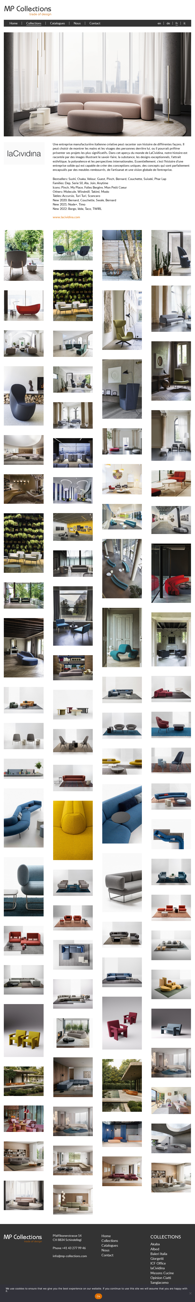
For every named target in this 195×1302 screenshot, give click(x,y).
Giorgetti (157, 1258)
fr (177, 23)
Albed (154, 1249)
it (184, 23)
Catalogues (57, 23)
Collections (33, 23)
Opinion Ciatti (160, 1277)
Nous (77, 23)
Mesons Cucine (162, 1273)
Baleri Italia (158, 1253)
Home (14, 23)
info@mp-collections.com (70, 1256)
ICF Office (158, 1263)
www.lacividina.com (66, 217)
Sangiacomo (159, 1282)
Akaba (155, 1244)
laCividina (157, 1268)
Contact (95, 23)
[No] (190, 1293)
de (168, 23)
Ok (98, 1296)
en (159, 23)
